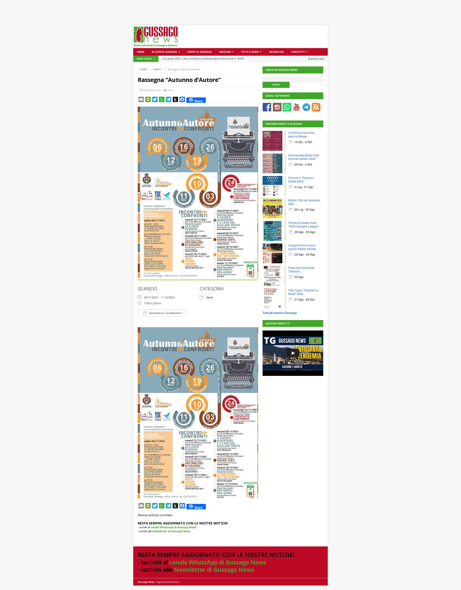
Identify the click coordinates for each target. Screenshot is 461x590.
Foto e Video (250, 51)
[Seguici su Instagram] (277, 109)
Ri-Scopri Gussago (164, 51)
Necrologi (276, 51)
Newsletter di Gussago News (171, 531)
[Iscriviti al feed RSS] (316, 109)
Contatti (298, 51)
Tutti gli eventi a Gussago (280, 313)
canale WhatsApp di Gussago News (173, 527)
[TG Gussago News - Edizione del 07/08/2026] (293, 353)
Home (140, 51)
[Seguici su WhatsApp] (287, 109)
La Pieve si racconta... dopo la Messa (302, 134)
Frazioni (225, 51)
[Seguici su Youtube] (296, 109)
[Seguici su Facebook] (267, 109)
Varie (170, 90)
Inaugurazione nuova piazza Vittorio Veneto (302, 247)
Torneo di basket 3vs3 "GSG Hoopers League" (303, 224)
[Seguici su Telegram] (306, 109)
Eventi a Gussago (199, 51)
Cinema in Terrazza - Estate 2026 (301, 179)
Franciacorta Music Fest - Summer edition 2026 (304, 157)
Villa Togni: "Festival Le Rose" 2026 (303, 292)
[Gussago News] (155, 46)
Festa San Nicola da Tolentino (301, 269)
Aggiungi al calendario (164, 313)
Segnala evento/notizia (167, 582)
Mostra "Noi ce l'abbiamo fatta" (304, 202)
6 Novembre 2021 (152, 90)
